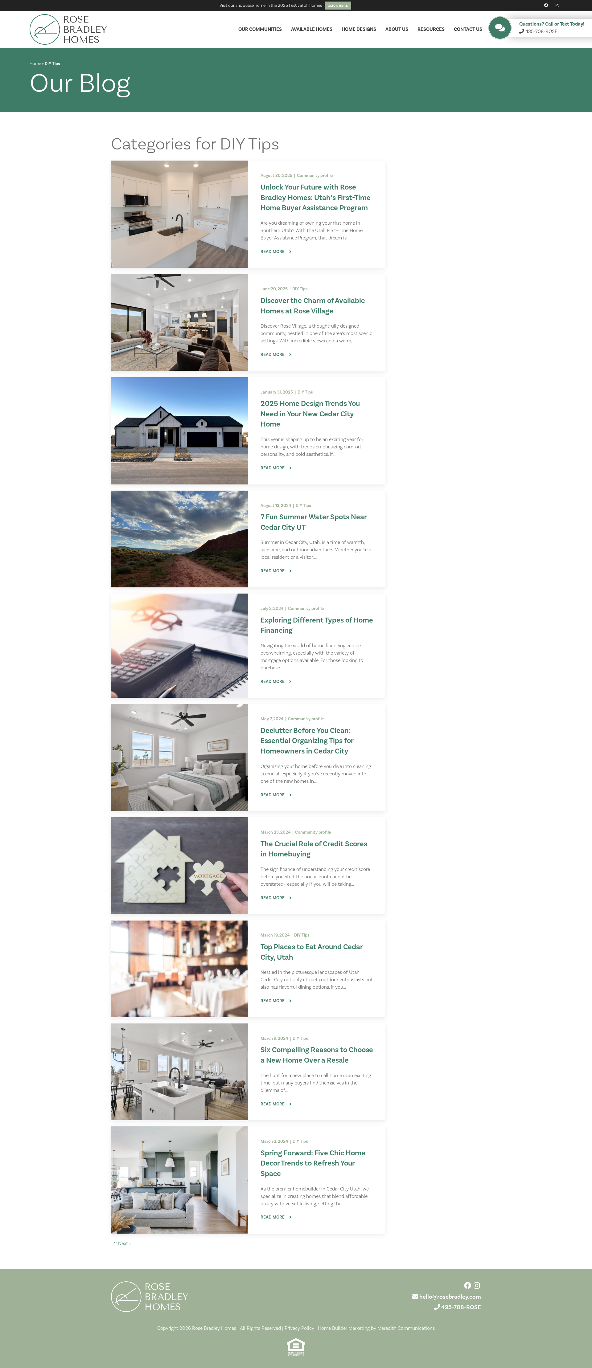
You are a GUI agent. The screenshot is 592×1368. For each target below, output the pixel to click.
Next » (124, 1243)
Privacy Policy (299, 1328)
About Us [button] (396, 29)
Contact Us (468, 29)
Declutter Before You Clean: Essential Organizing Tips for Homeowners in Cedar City (307, 741)
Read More (273, 252)
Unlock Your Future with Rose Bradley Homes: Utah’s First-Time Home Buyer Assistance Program (316, 197)
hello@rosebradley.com (450, 1297)
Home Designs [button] (359, 29)
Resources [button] (431, 29)
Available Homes (311, 29)
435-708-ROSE (461, 1307)
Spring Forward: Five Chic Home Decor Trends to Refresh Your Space (313, 1163)
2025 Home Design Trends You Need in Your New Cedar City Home (310, 414)
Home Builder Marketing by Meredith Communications (376, 1328)
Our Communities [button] (260, 29)
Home (35, 64)
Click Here (338, 6)
